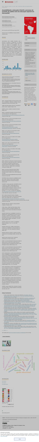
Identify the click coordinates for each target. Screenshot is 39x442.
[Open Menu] (2, 1)
